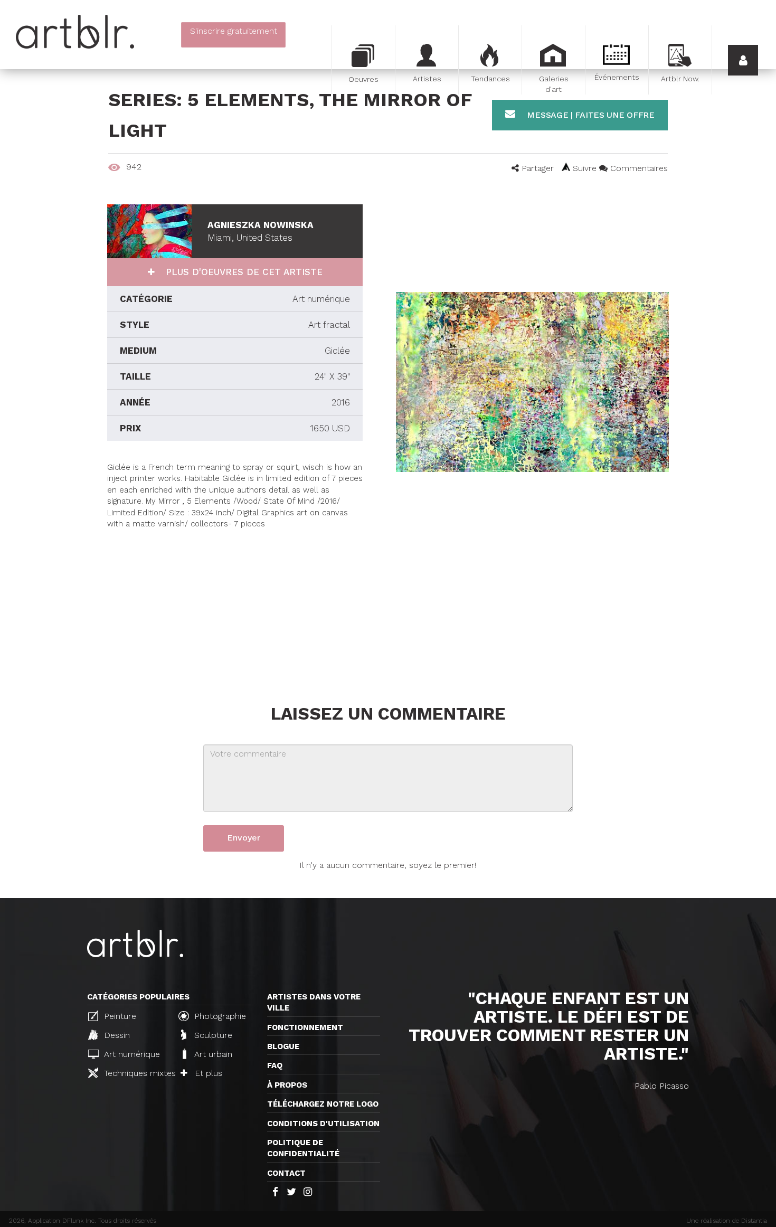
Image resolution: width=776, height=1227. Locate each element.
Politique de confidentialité (303, 1148)
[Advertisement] (235, 604)
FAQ (274, 1065)
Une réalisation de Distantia (726, 1220)
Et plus (207, 1073)
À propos (287, 1085)
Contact (286, 1173)
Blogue (283, 1046)
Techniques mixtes (135, 1073)
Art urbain (212, 1054)
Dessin (115, 1035)
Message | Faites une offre (590, 115)
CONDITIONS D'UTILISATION (323, 1123)
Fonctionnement (305, 1027)
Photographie (219, 1016)
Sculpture (212, 1035)
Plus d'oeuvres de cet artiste (243, 272)
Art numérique (130, 1054)
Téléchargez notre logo (322, 1104)
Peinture (118, 1016)
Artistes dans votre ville (314, 1002)
